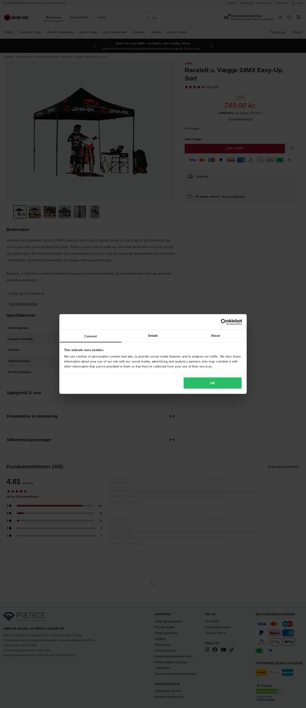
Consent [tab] (90, 336)
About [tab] (215, 335)
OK (212, 383)
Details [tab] (153, 335)
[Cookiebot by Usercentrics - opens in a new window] (224, 322)
